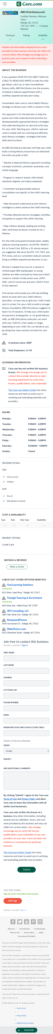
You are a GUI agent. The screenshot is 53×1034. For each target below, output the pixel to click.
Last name (9, 665)
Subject (7, 759)
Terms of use (21, 1008)
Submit (26, 869)
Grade (7, 745)
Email (6, 715)
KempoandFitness (17, 620)
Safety (41, 932)
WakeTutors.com (16, 629)
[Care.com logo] (28, 4)
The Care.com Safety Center (18, 852)
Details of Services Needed (17, 740)
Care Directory (24, 929)
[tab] (26, 741)
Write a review (17, 566)
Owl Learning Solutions (20, 585)
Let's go (12, 900)
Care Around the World (26, 936)
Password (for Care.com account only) (24, 728)
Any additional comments (17, 769)
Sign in (25, 645)
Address (8, 678)
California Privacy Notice (25, 1023)
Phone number (11, 703)
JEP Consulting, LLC (18, 611)
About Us (11, 929)
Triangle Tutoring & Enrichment (24, 598)
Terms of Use (10, 799)
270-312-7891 (27, 26)
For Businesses (39, 929)
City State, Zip (10, 690)
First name (9, 653)
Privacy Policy (29, 799)
